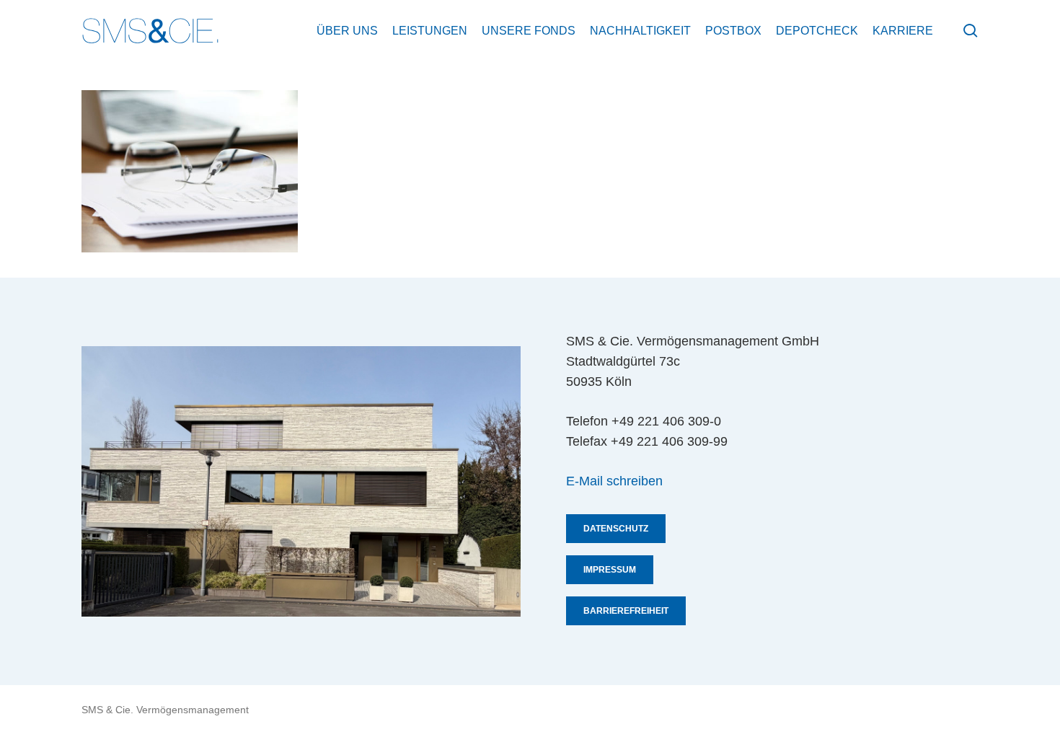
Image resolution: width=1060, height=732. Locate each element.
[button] (616, 528)
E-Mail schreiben (614, 481)
